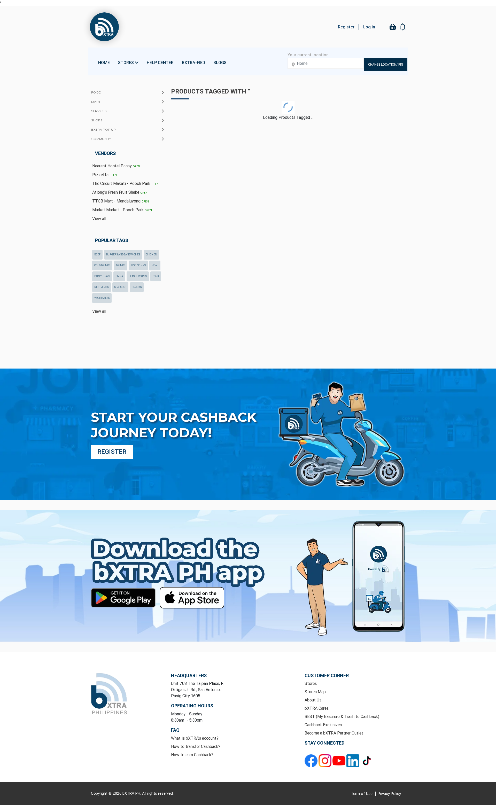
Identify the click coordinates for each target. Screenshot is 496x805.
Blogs (220, 62)
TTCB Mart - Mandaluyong (120, 201)
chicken (151, 254)
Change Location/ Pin (385, 64)
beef (97, 254)
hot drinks (138, 265)
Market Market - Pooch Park (122, 209)
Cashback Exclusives (323, 724)
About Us (313, 699)
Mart (95, 102)
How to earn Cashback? (192, 754)
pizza (119, 276)
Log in (369, 26)
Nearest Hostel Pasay (116, 165)
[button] (403, 26)
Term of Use (362, 793)
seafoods (120, 287)
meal (154, 265)
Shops (96, 120)
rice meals (101, 287)
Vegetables (102, 298)
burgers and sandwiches (123, 254)
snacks (137, 287)
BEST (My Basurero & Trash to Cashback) (342, 716)
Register (346, 26)
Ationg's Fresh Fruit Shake (120, 192)
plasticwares (138, 276)
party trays (102, 276)
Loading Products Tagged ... (288, 117)
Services (98, 111)
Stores (311, 683)
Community (101, 139)
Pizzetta (104, 174)
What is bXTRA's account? (195, 738)
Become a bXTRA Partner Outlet (334, 733)
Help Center (160, 62)
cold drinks (102, 265)
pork (155, 276)
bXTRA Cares (317, 708)
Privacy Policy (389, 793)
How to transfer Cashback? (195, 746)
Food (96, 92)
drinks (120, 265)
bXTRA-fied (193, 62)
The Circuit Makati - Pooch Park (125, 183)
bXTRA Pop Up (103, 129)
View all (99, 218)
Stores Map (315, 691)
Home (104, 62)
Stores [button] (126, 62)
